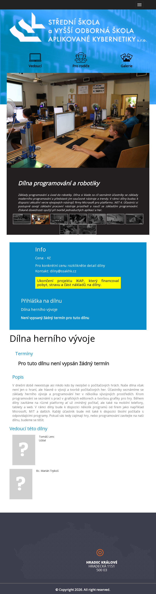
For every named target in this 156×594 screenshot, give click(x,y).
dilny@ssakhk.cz (63, 271)
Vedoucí (35, 66)
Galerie (126, 66)
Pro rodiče (80, 66)
